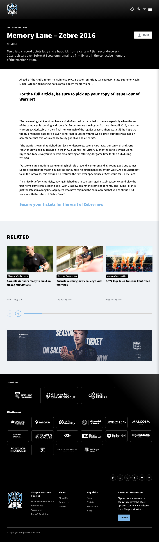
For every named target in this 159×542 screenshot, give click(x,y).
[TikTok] (113, 478)
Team (89, 498)
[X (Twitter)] (120, 478)
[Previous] (10, 313)
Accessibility (37, 510)
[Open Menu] (150, 9)
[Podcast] (149, 478)
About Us (63, 498)
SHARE (146, 35)
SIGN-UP (124, 517)
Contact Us (64, 502)
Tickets (90, 502)
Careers (62, 506)
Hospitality (92, 506)
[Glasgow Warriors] (12, 9)
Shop (89, 510)
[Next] (18, 313)
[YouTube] (142, 478)
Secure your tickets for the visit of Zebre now (61, 204)
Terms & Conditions (40, 514)
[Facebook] (135, 478)
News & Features (19, 27)
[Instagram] (127, 478)
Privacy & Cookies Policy (42, 501)
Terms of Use (37, 505)
